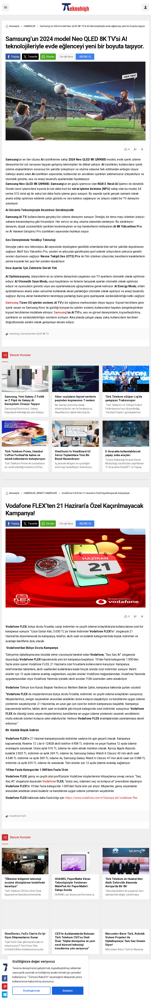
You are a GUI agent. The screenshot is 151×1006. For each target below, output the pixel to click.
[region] (47, 977)
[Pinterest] (5, 986)
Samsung (12, 302)
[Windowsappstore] (5, 994)
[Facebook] (5, 978)
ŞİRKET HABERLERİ (46, 493)
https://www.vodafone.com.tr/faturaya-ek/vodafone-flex (101, 798)
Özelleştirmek (31, 990)
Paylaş (15, 56)
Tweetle (32, 56)
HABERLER (29, 26)
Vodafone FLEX (17, 816)
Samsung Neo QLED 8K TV (35, 333)
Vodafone (49, 781)
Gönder (50, 56)
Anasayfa (14, 26)
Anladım (68, 990)
